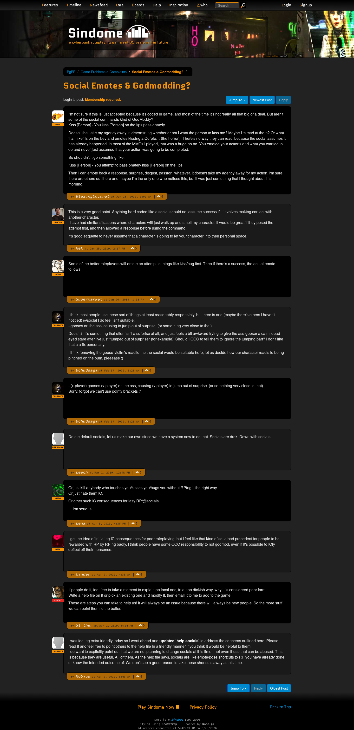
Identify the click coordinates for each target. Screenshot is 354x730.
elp (157, 5)
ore (120, 5)
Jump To (236, 99)
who (202, 5)
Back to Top (280, 707)
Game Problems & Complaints (104, 71)
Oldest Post (279, 688)
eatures (50, 5)
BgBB (71, 71)
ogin (286, 5)
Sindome (95, 33)
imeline (73, 5)
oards (138, 5)
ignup (306, 5)
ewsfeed (99, 5)
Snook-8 (283, 56)
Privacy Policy (203, 707)
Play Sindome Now (157, 707)
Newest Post (262, 99)
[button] (159, 196)
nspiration (178, 5)
